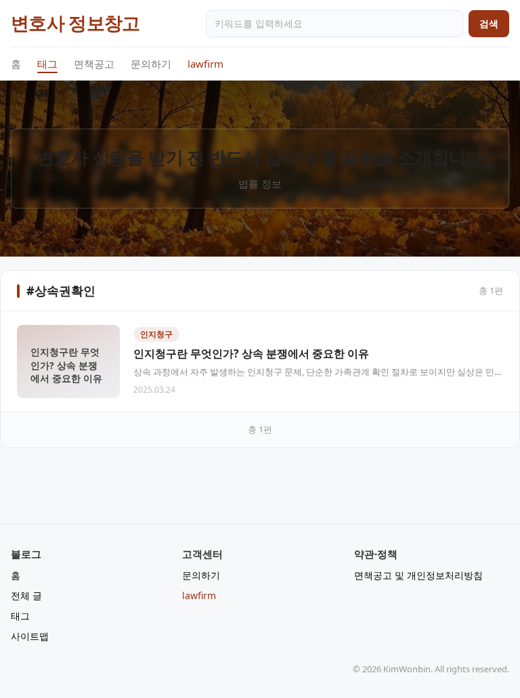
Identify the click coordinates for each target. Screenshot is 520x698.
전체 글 (26, 595)
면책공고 (94, 63)
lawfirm (205, 63)
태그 (47, 63)
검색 (488, 23)
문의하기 (151, 63)
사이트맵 (30, 636)
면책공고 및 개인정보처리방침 (418, 575)
